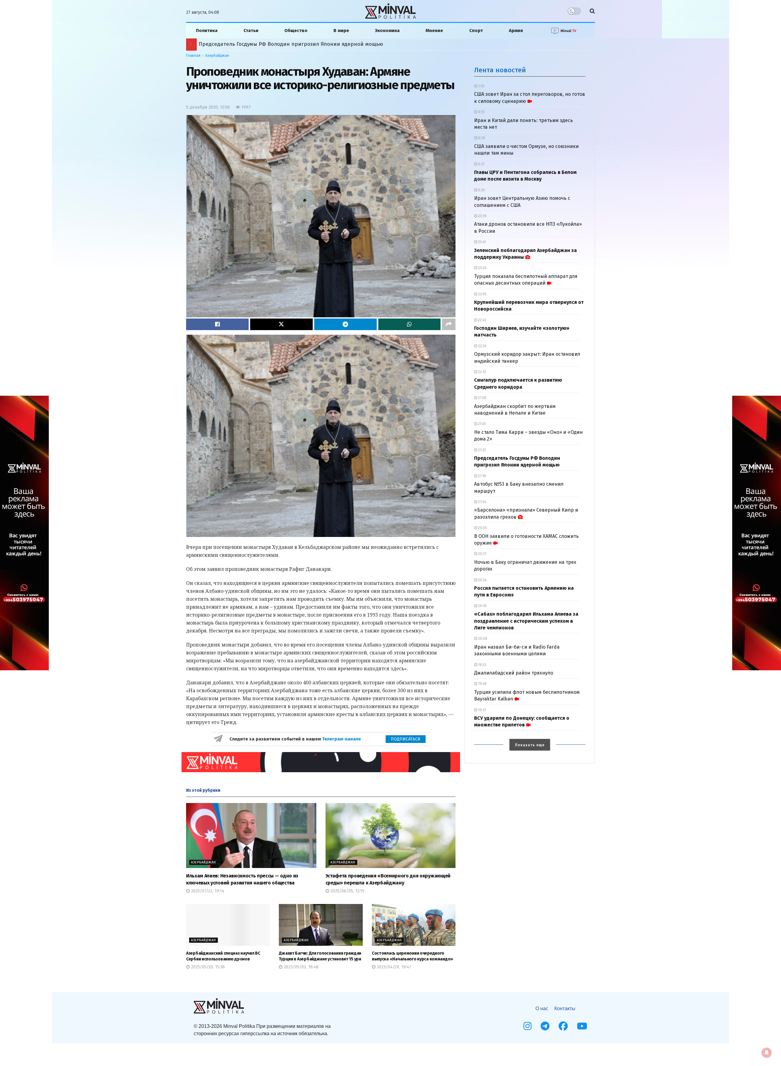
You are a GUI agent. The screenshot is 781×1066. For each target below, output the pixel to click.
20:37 (481, 554)
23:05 (482, 294)
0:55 (481, 112)
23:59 (482, 216)
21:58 (481, 398)
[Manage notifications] (767, 1052)
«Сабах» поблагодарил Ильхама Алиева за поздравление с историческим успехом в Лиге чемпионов (526, 621)
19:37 (481, 710)
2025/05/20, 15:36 (207, 967)
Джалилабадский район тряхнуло (513, 673)
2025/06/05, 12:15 (346, 891)
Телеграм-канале (342, 739)
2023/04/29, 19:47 (393, 967)
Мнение (434, 30)
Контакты (564, 1008)
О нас (541, 1008)
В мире (341, 30)
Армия (516, 30)
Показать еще (530, 745)
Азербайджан (217, 55)
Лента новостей (500, 70)
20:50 (482, 528)
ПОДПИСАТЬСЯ (405, 739)
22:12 (481, 372)
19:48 (482, 684)
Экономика (387, 30)
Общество (296, 30)
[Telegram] (545, 1026)
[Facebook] (563, 1026)
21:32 (481, 450)
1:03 (480, 86)
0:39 (481, 138)
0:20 (481, 190)
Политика (207, 30)
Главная (193, 55)
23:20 (482, 268)
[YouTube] (582, 1026)
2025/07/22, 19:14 (207, 891)
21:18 (481, 476)
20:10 (482, 606)
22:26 (482, 346)
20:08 (482, 638)
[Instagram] (527, 1026)
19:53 (481, 665)
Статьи (250, 30)
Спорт (476, 30)
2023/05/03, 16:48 (301, 967)
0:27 (480, 164)
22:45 (481, 320)
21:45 (481, 424)
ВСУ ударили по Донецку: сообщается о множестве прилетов (271, 44)
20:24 (482, 580)
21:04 (481, 502)
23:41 (481, 242)
